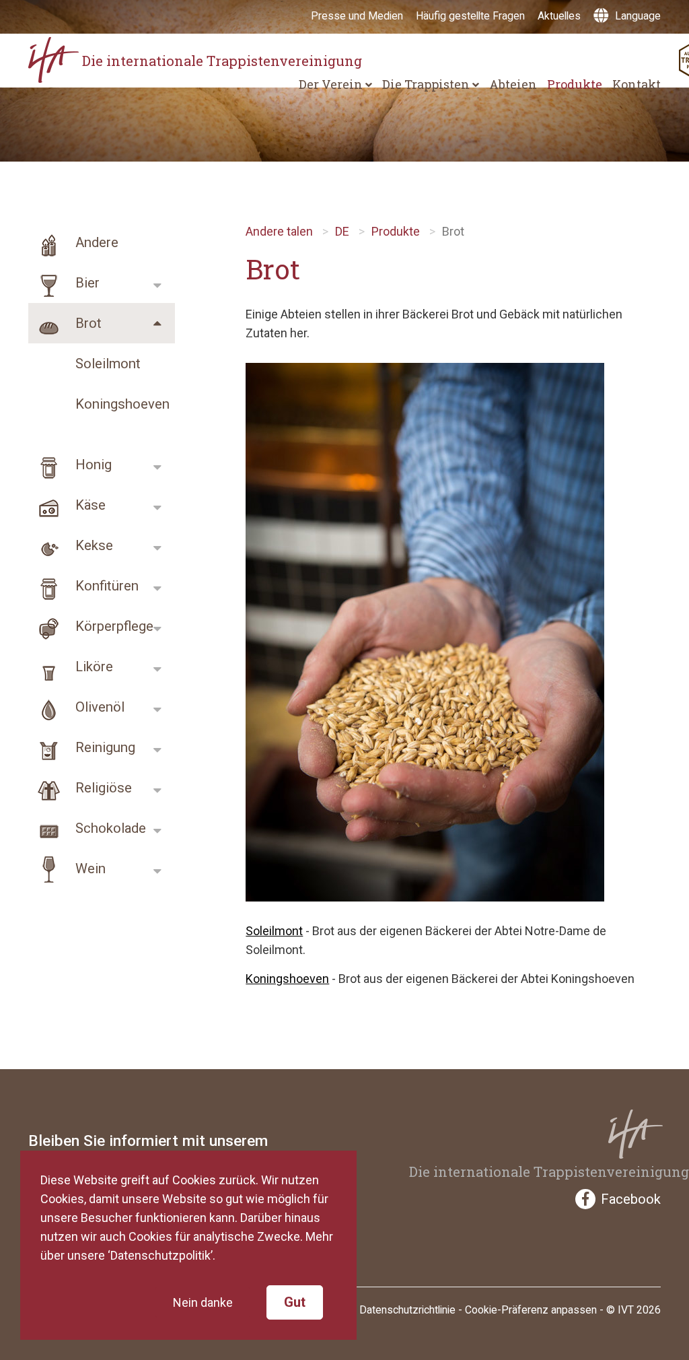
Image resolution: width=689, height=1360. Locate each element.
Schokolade (109, 828)
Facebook (631, 1199)
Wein (89, 868)
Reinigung (103, 747)
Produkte (574, 84)
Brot (87, 323)
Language (636, 15)
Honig (92, 464)
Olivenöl (98, 707)
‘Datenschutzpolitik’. (161, 1255)
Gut (294, 1302)
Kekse (92, 545)
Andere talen (279, 231)
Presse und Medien (357, 15)
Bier (86, 283)
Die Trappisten (427, 84)
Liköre (92, 666)
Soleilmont (108, 363)
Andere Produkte (73, 248)
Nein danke (203, 1302)
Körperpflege (112, 626)
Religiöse (102, 788)
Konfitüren (105, 586)
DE (342, 231)
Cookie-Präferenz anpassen (531, 1309)
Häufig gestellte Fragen (470, 15)
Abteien (513, 84)
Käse (89, 505)
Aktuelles (559, 15)
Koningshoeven (122, 404)
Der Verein (332, 84)
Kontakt (636, 84)
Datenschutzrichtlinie (407, 1309)
